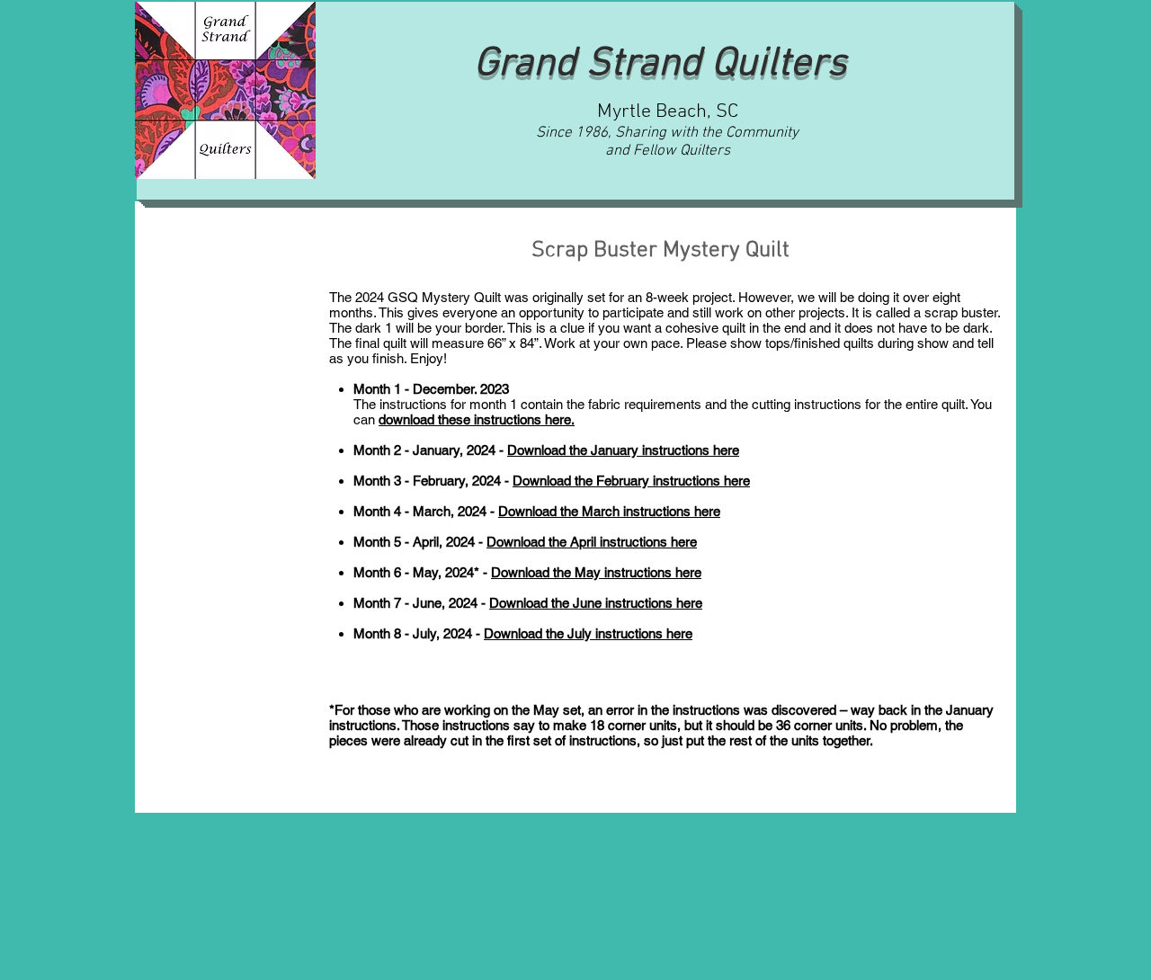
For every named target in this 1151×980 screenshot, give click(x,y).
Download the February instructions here (631, 480)
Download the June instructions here (595, 602)
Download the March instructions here (609, 511)
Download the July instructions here (588, 633)
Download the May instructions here (596, 572)
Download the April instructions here (591, 541)
